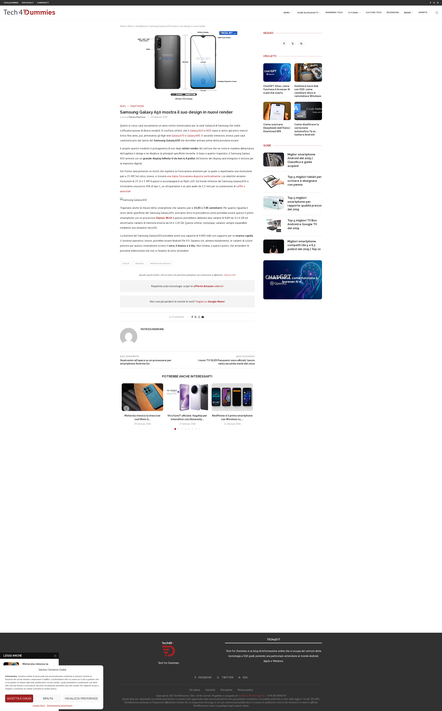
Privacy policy (245, 689)
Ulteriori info (230, 275)
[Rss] (438, 3)
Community (43, 3)
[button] (126, 408)
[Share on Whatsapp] (199, 317)
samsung (139, 263)
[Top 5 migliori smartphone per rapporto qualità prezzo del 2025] (273, 203)
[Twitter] (434, 3)
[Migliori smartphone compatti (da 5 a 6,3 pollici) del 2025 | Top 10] (273, 246)
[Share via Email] (202, 317)
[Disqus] (187, 484)
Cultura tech (373, 12)
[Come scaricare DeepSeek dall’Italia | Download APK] (277, 111)
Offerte (422, 12)
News (287, 13)
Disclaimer (226, 689)
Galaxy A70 (177, 135)
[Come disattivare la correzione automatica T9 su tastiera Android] (308, 111)
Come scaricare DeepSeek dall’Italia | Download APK (276, 128)
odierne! (208, 286)
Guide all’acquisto (307, 13)
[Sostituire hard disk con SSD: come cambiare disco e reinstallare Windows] (308, 72)
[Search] (437, 13)
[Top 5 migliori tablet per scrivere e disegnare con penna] (273, 182)
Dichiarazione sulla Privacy (60, 705)
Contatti (210, 689)
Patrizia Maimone (137, 117)
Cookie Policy (39, 705)
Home (123, 26)
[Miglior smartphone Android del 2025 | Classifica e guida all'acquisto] (273, 159)
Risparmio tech (334, 12)
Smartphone (141, 26)
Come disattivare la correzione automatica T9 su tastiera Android (306, 129)
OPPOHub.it (28, 3)
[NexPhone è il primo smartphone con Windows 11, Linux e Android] (232, 397)
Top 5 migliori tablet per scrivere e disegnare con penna (304, 180)
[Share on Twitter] (195, 317)
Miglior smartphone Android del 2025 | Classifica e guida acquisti (301, 160)
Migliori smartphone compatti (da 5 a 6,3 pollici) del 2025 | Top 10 (304, 245)
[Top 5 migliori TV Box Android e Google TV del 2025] (273, 225)
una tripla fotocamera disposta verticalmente (193, 176)
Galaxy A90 (193, 135)
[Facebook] (430, 3)
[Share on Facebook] (192, 317)
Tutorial (353, 13)
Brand (407, 13)
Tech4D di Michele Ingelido (251, 695)
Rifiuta (48, 698)
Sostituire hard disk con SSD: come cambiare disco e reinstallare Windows (307, 91)
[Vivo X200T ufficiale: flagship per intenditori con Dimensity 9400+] (187, 397)
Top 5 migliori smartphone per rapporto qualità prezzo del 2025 (304, 203)
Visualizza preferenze (81, 698)
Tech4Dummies (10, 3)
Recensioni (393, 12)
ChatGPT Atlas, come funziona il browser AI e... (293, 279)
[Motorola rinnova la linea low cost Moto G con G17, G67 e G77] (142, 397)
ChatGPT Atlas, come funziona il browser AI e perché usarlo (276, 89)
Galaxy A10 (197, 130)
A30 (209, 130)
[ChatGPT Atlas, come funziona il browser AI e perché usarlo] (277, 72)
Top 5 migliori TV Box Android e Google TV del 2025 (302, 224)
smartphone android (160, 263)
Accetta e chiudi (19, 698)
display (125, 263)
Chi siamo (194, 689)
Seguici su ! (210, 301)
